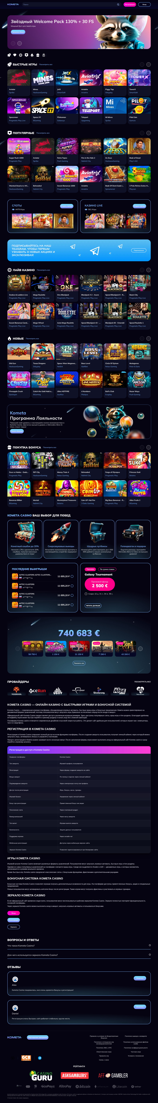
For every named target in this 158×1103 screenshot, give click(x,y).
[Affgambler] (113, 1075)
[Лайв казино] (20, 55)
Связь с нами (104, 1060)
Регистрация (130, 4)
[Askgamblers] (75, 1075)
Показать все (79, 663)
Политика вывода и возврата (136, 1036)
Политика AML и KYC (104, 1048)
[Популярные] (26, 55)
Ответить (139, 978)
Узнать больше (17, 431)
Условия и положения (136, 1056)
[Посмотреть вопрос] (150, 945)
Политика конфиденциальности (136, 1048)
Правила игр (104, 1056)
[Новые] (32, 55)
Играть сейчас (66, 206)
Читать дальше (93, 606)
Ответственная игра (104, 1052)
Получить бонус (18, 32)
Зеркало (13, 927)
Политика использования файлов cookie (135, 1043)
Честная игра (136, 1052)
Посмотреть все (45, 64)
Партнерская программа (37, 1037)
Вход (144, 4)
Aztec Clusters (26, 575)
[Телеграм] (39, 1058)
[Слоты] (15, 55)
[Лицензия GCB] (26, 1058)
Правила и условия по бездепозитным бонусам (104, 1037)
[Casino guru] (40, 1075)
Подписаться (139, 250)
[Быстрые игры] (9, 55)
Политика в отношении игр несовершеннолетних (104, 1043)
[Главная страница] (13, 4)
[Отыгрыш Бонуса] (43, 55)
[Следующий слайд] (19, 43)
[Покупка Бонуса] (38, 55)
